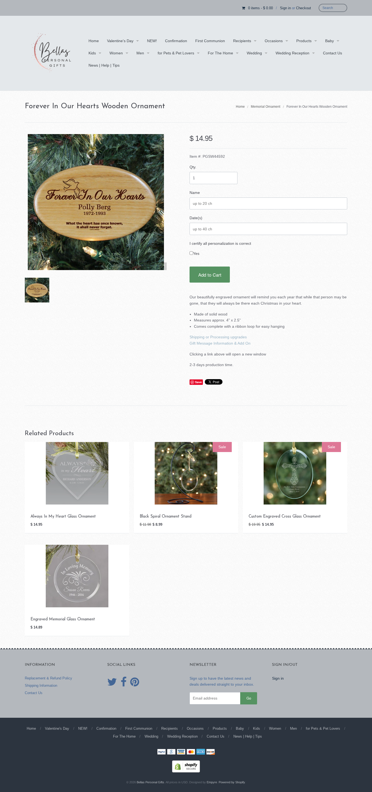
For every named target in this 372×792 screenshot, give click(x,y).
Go (248, 698)
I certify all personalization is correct (220, 243)
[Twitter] (112, 682)
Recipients (242, 41)
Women (116, 53)
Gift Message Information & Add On (220, 343)
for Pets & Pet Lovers (176, 53)
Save (198, 382)
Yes (196, 253)
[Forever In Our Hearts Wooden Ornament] (37, 290)
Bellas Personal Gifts (150, 782)
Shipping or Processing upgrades (218, 337)
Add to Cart (209, 274)
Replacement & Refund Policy (48, 678)
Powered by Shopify (232, 782)
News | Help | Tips (104, 65)
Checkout (303, 8)
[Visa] (181, 752)
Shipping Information (41, 685)
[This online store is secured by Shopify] (186, 766)
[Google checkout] (171, 752)
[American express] (200, 752)
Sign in (285, 8)
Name (195, 192)
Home (94, 41)
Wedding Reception (292, 53)
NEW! (152, 41)
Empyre (212, 782)
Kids (92, 53)
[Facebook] (124, 682)
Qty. (193, 167)
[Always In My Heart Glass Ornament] (77, 473)
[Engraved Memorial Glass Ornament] (77, 576)
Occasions (274, 41)
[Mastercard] (191, 752)
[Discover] (210, 752)
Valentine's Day (120, 41)
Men (140, 53)
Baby (329, 41)
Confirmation (176, 41)
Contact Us (332, 53)
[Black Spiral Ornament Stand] (186, 473)
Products (304, 41)
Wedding (254, 53)
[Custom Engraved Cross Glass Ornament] (295, 473)
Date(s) (196, 218)
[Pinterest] (134, 682)
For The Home (220, 53)
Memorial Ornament (265, 107)
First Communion (210, 41)
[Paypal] (161, 752)
